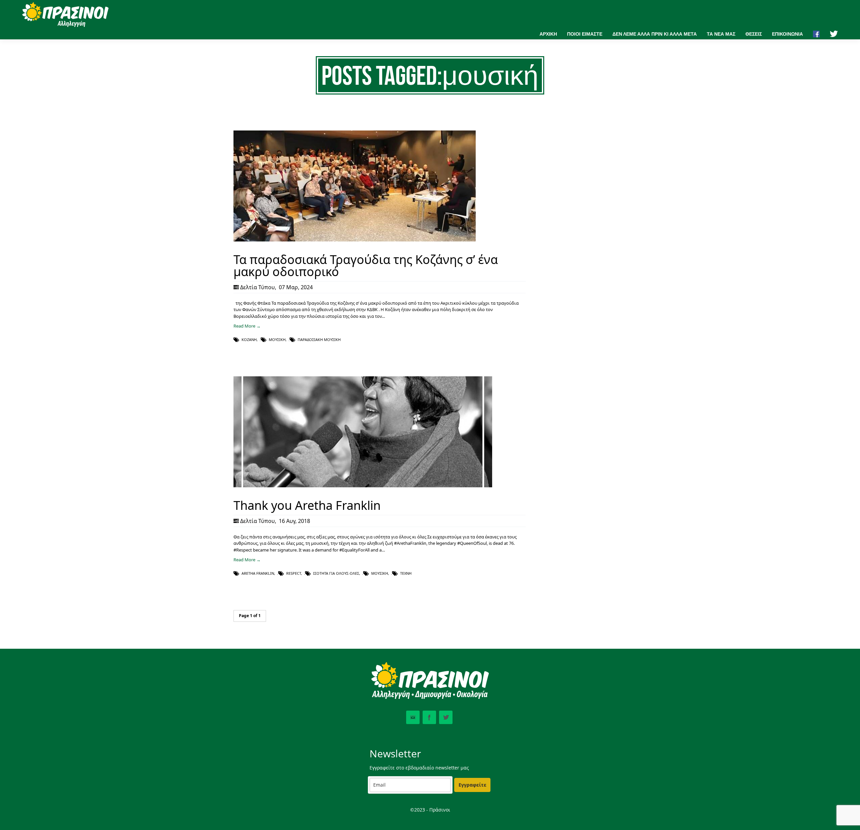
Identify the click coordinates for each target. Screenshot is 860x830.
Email (413, 717)
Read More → (247, 326)
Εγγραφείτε (472, 785)
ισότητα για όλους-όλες (336, 573)
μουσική (277, 339)
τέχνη (406, 573)
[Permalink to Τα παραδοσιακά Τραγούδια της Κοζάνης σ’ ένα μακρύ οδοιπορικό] (354, 240)
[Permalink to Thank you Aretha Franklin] (362, 486)
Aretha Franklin (258, 573)
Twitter (446, 717)
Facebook (429, 717)
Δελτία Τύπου (257, 287)
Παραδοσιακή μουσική (319, 339)
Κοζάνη (249, 339)
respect (293, 573)
